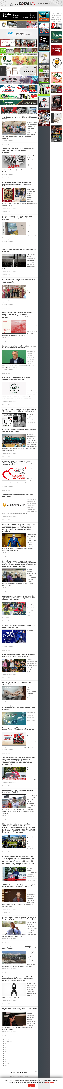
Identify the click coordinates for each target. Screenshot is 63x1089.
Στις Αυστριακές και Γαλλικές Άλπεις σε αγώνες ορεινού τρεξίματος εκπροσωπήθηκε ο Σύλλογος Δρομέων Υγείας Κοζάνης (19, 597)
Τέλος (6, 1065)
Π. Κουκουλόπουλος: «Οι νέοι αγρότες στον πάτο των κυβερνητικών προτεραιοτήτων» (19, 347)
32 (5, 1049)
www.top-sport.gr (24, 1076)
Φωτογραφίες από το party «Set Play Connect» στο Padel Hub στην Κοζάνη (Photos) (18, 655)
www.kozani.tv (31, 712)
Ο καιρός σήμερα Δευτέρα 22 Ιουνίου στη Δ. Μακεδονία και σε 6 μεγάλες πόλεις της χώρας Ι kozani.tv (18, 707)
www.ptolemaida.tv (14, 1076)
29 (5, 1043)
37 (5, 1059)
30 (5, 1045)
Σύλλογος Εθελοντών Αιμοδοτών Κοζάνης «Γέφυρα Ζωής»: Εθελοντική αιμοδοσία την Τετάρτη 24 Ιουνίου (17, 462)
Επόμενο (7, 1063)
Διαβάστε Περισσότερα (9, 140)
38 (5, 1061)
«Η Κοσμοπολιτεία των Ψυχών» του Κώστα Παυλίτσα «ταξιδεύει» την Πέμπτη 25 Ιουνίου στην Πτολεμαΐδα (19, 217)
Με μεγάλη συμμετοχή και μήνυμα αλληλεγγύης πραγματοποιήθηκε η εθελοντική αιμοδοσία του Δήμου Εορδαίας (19, 280)
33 (5, 1051)
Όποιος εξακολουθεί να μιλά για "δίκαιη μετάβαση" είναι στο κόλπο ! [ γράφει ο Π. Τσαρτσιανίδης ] (56, 17)
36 (5, 1057)
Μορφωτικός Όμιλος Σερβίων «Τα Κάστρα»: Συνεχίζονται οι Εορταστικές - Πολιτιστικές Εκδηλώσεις (17, 184)
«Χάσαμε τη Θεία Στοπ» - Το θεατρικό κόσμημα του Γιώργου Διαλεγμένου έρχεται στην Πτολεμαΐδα (18, 150)
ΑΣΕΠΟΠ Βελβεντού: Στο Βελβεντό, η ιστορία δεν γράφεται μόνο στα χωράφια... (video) (19, 885)
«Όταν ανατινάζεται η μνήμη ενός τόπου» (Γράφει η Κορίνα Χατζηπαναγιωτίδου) (19, 1009)
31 (5, 1047)
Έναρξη (7, 1039)
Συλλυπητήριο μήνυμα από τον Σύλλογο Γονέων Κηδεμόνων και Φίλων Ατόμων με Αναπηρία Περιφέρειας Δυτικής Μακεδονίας (19, 978)
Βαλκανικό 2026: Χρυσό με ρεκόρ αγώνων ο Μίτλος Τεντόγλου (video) (17, 791)
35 (5, 1055)
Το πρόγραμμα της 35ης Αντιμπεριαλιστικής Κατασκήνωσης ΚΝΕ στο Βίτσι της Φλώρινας (18, 728)
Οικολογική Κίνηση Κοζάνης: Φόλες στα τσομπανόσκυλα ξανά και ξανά (16, 378)
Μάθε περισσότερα (49, 1082)
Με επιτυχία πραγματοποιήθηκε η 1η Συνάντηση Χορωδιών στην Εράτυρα (19, 430)
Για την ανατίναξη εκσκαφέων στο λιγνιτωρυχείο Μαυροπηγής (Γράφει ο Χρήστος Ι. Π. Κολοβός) (19, 918)
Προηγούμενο (8, 1041)
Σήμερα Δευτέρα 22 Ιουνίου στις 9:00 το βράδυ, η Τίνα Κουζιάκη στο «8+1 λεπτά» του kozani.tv (19, 410)
